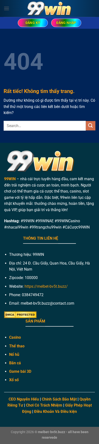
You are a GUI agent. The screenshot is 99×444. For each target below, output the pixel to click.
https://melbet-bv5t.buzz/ (46, 286)
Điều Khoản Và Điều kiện (55, 411)
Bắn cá (15, 363)
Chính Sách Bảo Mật (59, 399)
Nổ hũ (14, 354)
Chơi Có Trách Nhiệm (44, 405)
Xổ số (14, 380)
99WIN (10, 179)
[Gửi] (90, 125)
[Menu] (6, 8)
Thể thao (17, 346)
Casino (15, 337)
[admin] (49, 8)
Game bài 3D (20, 371)
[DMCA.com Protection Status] (20, 314)
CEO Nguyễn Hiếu (24, 399)
